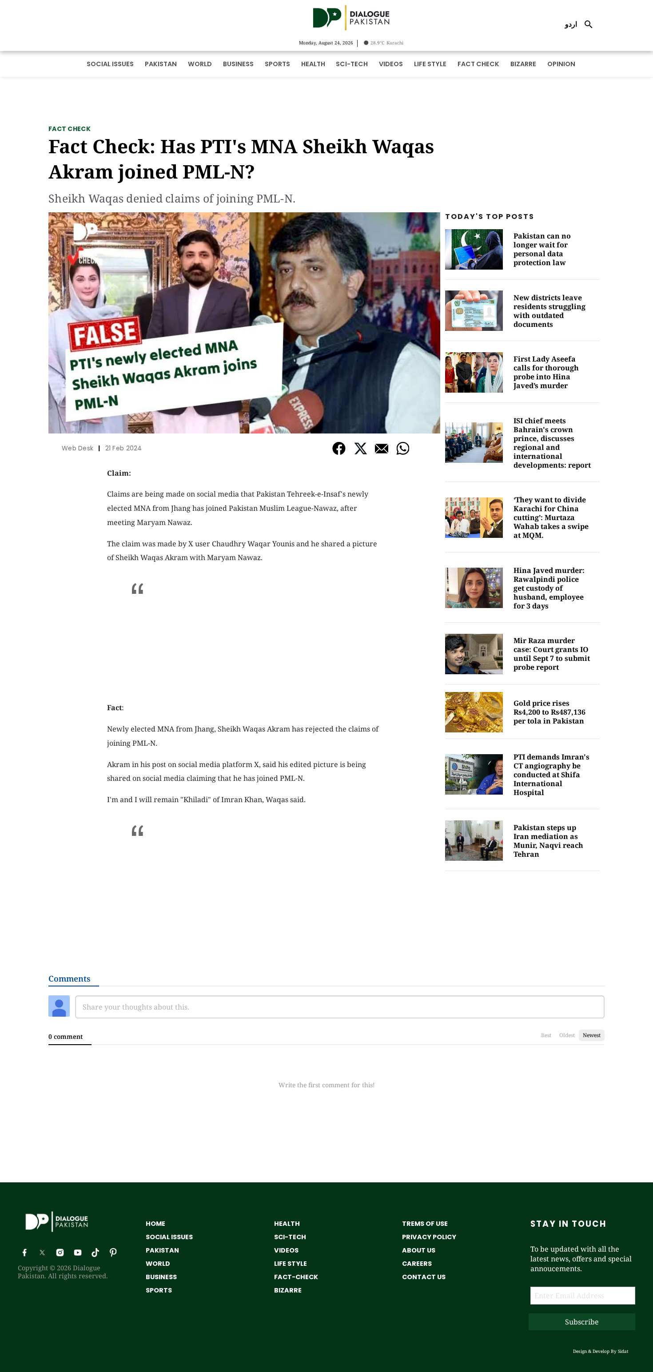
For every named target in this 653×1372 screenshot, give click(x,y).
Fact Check (69, 128)
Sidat (623, 1351)
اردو (571, 24)
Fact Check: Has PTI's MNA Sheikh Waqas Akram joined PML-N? (241, 158)
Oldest (567, 1035)
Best (546, 1035)
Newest (592, 1035)
